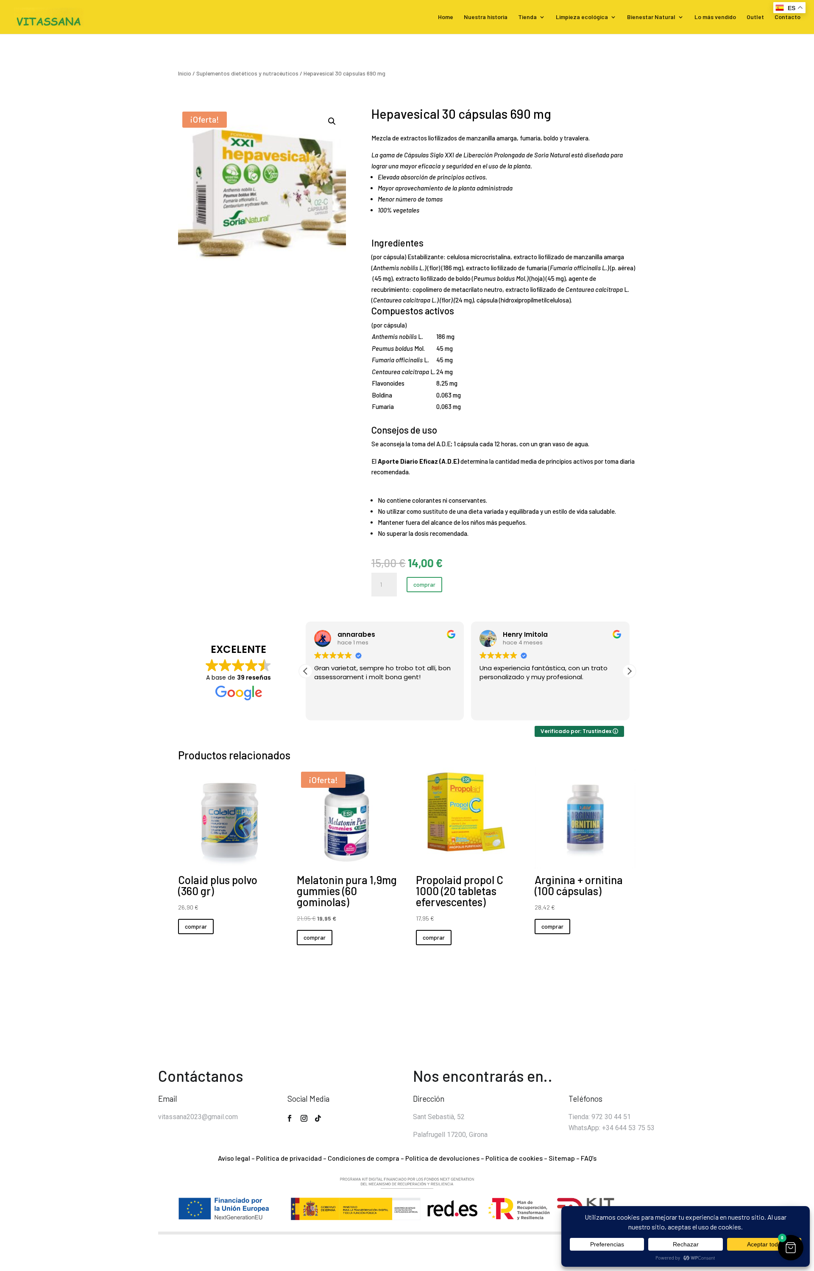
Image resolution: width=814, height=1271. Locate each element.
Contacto (787, 17)
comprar (424, 584)
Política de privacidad (289, 1158)
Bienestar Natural (651, 17)
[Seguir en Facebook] (289, 1118)
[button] (332, 121)
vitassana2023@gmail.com (198, 1117)
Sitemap (562, 1158)
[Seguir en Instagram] (304, 1118)
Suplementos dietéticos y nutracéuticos (247, 73)
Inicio (184, 73)
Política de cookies (514, 1158)
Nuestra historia (485, 17)
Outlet (755, 17)
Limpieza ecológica (582, 17)
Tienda (527, 17)
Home (445, 17)
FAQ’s (589, 1158)
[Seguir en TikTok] (318, 1118)
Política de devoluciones (442, 1158)
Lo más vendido (715, 17)
